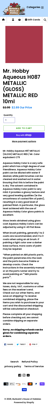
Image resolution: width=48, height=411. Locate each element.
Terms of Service (34, 366)
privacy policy (12, 366)
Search (14, 361)
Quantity (8, 115)
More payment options (24, 141)
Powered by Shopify (24, 402)
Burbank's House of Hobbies (26, 399)
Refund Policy (30, 361)
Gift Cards (33, 19)
